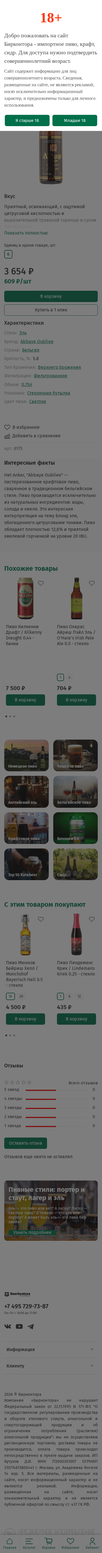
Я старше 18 (27, 120)
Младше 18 (75, 120)
